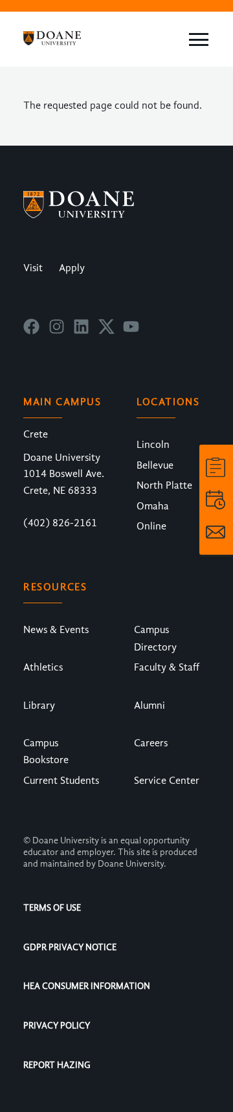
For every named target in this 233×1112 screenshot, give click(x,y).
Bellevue (155, 465)
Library (39, 705)
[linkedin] (81, 331)
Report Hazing (57, 1065)
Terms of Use (52, 907)
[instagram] (57, 331)
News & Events (56, 630)
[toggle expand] (198, 39)
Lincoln (153, 444)
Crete (35, 434)
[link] (215, 467)
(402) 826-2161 (60, 523)
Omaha (153, 506)
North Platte (164, 485)
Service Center (166, 780)
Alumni (149, 705)
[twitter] (106, 331)
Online (151, 526)
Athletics (43, 667)
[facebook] (31, 331)
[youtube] (131, 331)
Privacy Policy (56, 1025)
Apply (72, 268)
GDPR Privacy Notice (69, 947)
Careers (151, 743)
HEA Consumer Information (86, 986)
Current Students (61, 780)
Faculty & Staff (166, 667)
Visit (33, 268)
